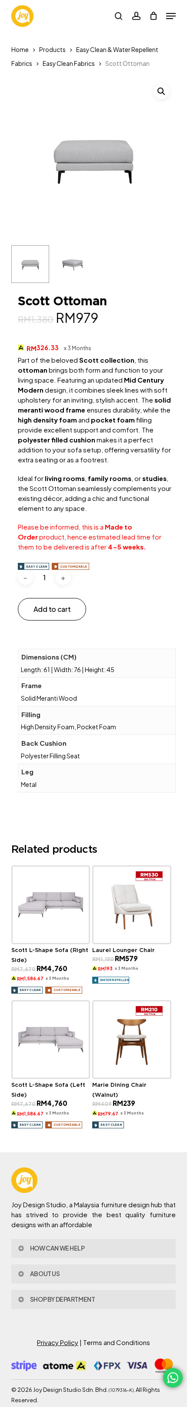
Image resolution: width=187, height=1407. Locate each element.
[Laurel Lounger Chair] (132, 905)
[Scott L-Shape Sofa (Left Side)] (51, 1040)
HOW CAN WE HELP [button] (57, 1248)
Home (20, 49)
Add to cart (51, 609)
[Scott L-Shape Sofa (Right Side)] (51, 905)
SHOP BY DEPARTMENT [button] (62, 1299)
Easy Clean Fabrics (69, 63)
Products (52, 49)
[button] (171, 16)
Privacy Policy (57, 1342)
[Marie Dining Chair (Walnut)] (132, 1040)
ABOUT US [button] (45, 1273)
